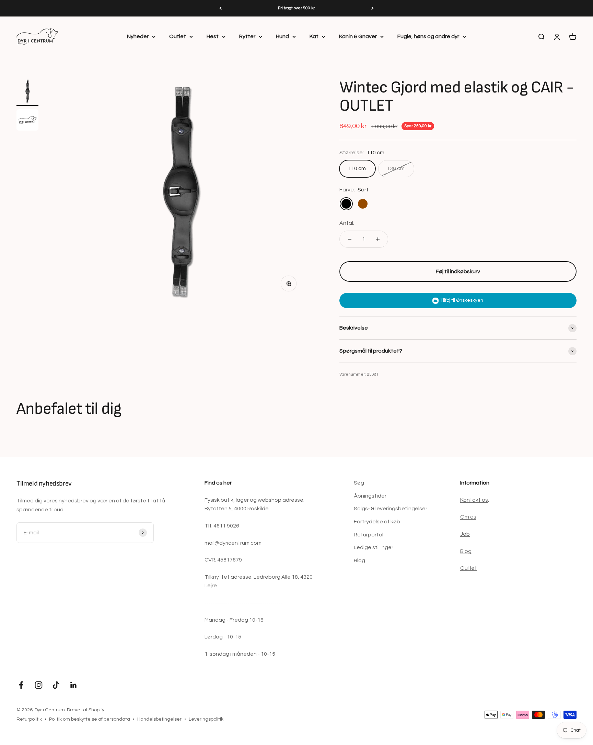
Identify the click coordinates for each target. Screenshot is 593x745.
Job (465, 534)
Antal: (346, 223)
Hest (213, 36)
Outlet (177, 36)
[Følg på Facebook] (21, 685)
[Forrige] (220, 8)
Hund (282, 36)
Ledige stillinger (373, 547)
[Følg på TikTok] (56, 685)
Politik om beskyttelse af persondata (89, 719)
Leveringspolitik (206, 719)
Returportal (368, 534)
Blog (359, 560)
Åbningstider (370, 496)
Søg (359, 483)
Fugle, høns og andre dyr (428, 36)
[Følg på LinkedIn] (73, 685)
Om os (468, 517)
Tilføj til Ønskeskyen (461, 300)
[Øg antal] (378, 239)
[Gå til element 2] (27, 121)
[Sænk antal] (350, 239)
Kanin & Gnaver (358, 36)
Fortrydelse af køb (377, 521)
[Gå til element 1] (27, 92)
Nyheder (138, 36)
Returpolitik (29, 719)
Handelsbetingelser (159, 719)
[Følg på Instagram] (38, 685)
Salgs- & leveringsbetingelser (390, 508)
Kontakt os (474, 500)
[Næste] (372, 8)
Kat (314, 36)
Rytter (247, 36)
